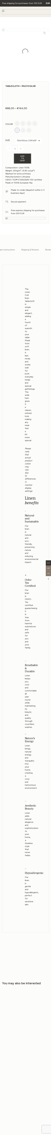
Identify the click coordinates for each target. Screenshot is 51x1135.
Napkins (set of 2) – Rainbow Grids (12, 1039)
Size (7, 140)
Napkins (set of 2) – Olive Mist (12, 1082)
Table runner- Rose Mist (35, 1039)
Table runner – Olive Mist (35, 1082)
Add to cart (22, 158)
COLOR (9, 124)
